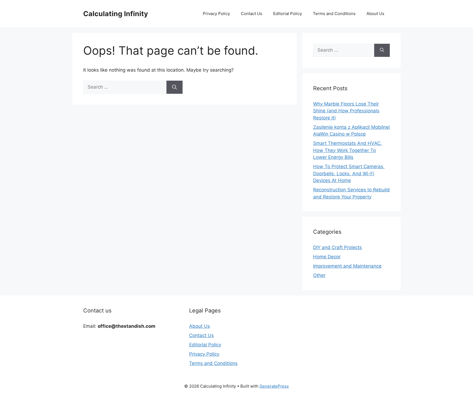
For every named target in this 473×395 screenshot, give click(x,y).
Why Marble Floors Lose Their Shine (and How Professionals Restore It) (346, 111)
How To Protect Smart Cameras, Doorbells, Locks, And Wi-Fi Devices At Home (349, 173)
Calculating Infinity (115, 14)
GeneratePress (274, 386)
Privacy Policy (216, 13)
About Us (375, 13)
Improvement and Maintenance (347, 266)
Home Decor (327, 256)
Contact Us (251, 13)
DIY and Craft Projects (337, 247)
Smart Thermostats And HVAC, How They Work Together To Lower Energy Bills (347, 150)
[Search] (174, 87)
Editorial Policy (287, 13)
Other (319, 275)
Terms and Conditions (334, 13)
